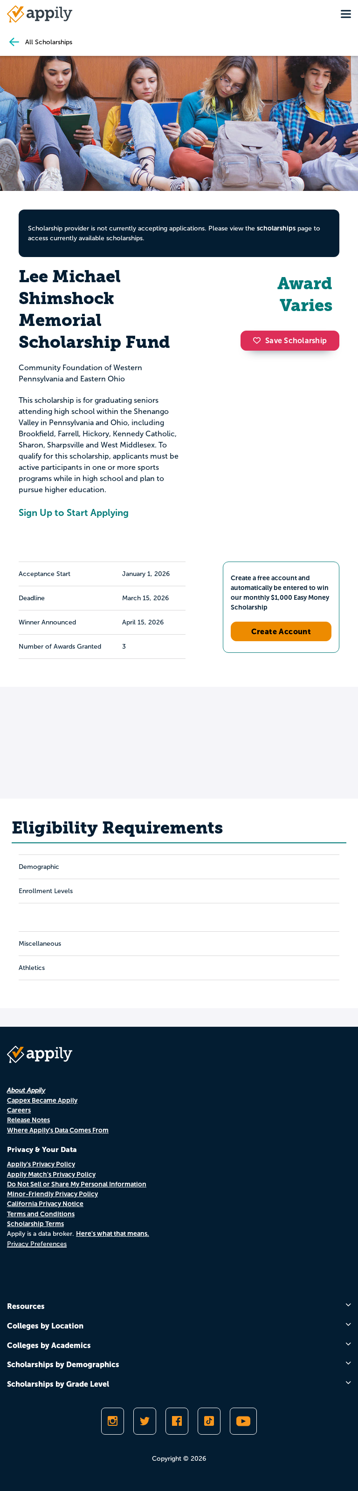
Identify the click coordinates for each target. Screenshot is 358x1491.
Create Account (281, 631)
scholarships (276, 228)
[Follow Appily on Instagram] (112, 1421)
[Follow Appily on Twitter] (144, 1421)
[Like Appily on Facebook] (176, 1421)
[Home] (39, 14)
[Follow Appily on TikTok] (209, 1421)
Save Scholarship (296, 341)
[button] (259, 340)
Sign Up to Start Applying (74, 513)
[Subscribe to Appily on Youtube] (243, 1421)
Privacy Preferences (37, 1243)
